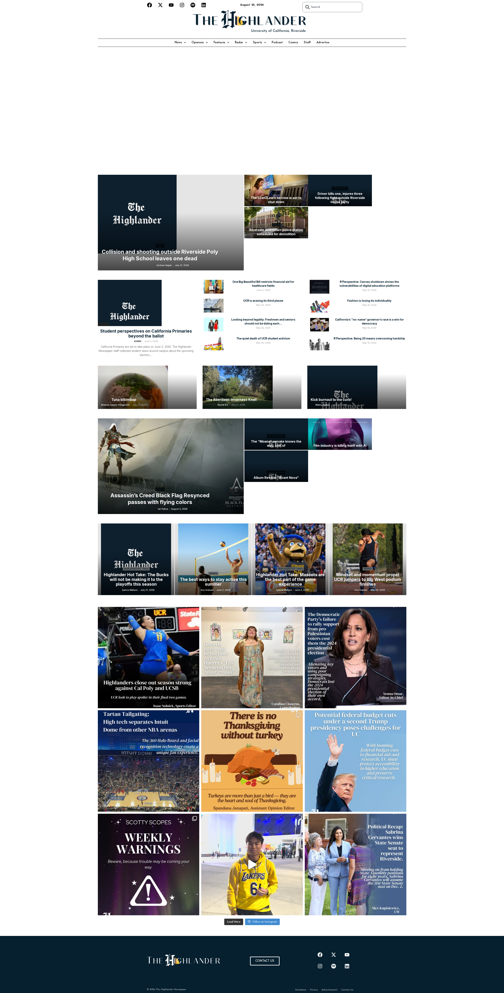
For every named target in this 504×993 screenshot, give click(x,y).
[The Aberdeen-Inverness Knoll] (252, 387)
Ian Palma (163, 509)
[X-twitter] (160, 5)
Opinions (198, 42)
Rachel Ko (223, 404)
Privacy (314, 990)
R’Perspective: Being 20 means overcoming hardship (369, 338)
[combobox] (332, 7)
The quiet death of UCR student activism (263, 338)
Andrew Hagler (164, 265)
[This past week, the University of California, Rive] (148, 657)
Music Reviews (276, 472)
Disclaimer (300, 990)
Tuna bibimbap (123, 400)
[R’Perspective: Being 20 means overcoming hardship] (319, 343)
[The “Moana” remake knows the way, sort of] (276, 434)
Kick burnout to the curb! (331, 400)
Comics (293, 42)
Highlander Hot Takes (136, 569)
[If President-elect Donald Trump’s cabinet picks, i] (355, 761)
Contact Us (347, 990)
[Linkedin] (204, 5)
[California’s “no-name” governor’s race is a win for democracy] (319, 324)
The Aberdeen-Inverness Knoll (231, 400)
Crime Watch (340, 188)
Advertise (322, 42)
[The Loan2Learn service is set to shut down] (276, 190)
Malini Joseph (322, 404)
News (178, 42)
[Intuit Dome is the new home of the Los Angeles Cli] (148, 761)
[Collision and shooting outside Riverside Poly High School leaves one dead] (171, 214)
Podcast (277, 42)
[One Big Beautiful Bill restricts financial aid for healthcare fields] (213, 287)
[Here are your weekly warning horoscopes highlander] (148, 864)
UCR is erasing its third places (263, 300)
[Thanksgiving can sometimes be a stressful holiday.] (252, 761)
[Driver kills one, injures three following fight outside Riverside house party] (340, 190)
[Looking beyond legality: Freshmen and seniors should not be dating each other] (213, 324)
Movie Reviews (276, 436)
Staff (307, 42)
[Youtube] (171, 5)
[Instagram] (182, 5)
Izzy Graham (207, 590)
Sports (257, 42)
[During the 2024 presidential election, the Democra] (355, 657)
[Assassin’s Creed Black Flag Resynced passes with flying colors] (171, 466)
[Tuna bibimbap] (147, 387)
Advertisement (329, 990)
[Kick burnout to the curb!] (356, 387)
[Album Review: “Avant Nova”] (276, 466)
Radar (239, 42)
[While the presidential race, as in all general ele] (355, 864)
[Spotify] (193, 5)
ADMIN (137, 341)
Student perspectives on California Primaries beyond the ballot (146, 333)
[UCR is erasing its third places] (213, 306)
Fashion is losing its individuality (369, 300)
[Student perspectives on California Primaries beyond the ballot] (146, 303)
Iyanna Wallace (129, 590)
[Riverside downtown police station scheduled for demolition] (276, 222)
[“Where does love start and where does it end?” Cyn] (252, 657)
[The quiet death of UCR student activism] (213, 343)
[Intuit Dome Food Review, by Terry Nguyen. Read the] (252, 864)
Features (219, 42)
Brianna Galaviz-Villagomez (115, 404)
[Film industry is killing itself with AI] (340, 434)
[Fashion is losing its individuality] (319, 306)
